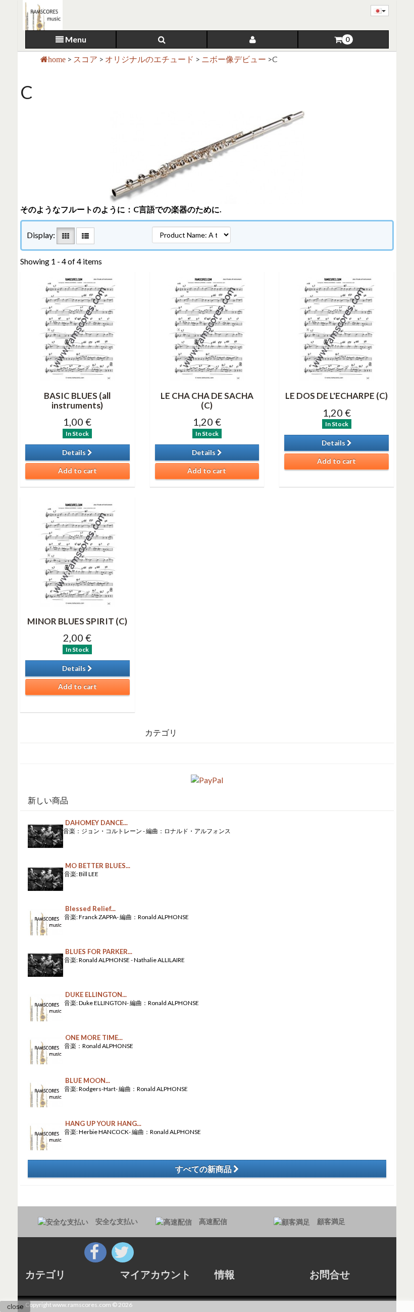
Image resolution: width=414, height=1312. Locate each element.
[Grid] (66, 236)
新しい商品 (48, 800)
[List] (85, 236)
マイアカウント (155, 1274)
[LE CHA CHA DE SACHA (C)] (207, 329)
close (15, 1306)
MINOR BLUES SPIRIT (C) (77, 621)
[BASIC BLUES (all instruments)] (77, 329)
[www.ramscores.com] (40, 15)
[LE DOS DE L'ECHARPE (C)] (336, 329)
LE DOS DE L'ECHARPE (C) (336, 395)
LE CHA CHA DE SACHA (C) (207, 400)
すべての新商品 (204, 1168)
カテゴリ (45, 1274)
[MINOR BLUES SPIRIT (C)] (77, 554)
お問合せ (329, 1274)
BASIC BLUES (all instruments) (77, 400)
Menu (75, 39)
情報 (225, 1274)
